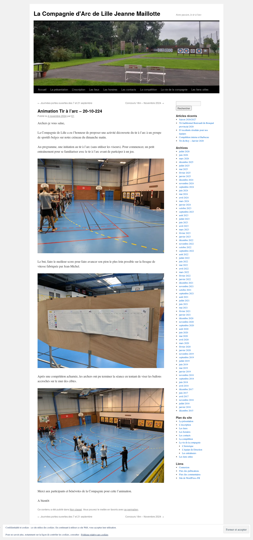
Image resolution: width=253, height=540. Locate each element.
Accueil (42, 89)
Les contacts (128, 89)
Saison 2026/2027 (187, 119)
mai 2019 (183, 367)
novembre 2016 (186, 399)
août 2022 (183, 254)
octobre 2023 (185, 208)
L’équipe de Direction (192, 449)
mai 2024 (183, 193)
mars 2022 (184, 272)
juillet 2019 (184, 360)
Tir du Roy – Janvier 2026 (191, 140)
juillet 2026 (184, 151)
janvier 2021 (185, 314)
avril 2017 (184, 396)
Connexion (184, 467)
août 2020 (183, 328)
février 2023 (185, 232)
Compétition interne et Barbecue (194, 137)
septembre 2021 (186, 293)
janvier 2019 (185, 371)
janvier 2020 (185, 350)
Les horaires (110, 89)
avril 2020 (184, 339)
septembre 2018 (186, 378)
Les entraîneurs (189, 453)
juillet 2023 (184, 218)
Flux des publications (189, 470)
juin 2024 (183, 190)
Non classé (76, 509)
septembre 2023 (186, 211)
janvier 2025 (185, 176)
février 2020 (185, 346)
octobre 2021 (185, 289)
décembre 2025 (186, 161)
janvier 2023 (185, 236)
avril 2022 (184, 268)
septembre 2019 (186, 357)
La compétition (148, 89)
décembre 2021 (186, 282)
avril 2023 (184, 225)
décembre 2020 (186, 318)
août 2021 (183, 296)
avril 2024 (184, 197)
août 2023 (183, 215)
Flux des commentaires (190, 474)
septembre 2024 (186, 186)
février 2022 (185, 275)
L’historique (187, 446)
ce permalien (131, 509)
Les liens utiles (200, 89)
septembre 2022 (186, 250)
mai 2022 (183, 264)
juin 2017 (183, 392)
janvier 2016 (185, 406)
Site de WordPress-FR (189, 477)
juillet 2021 (184, 300)
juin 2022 (183, 261)
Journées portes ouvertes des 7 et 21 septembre (65, 103)
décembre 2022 (186, 240)
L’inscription (78, 89)
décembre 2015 (186, 410)
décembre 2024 (186, 179)
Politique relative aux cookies (94, 534)
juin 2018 (183, 382)
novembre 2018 (186, 375)
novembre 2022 (186, 243)
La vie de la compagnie (174, 89)
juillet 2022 (184, 257)
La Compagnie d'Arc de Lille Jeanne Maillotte (97, 13)
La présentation (59, 89)
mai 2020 (183, 335)
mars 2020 (184, 343)
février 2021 (185, 311)
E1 (72, 116)
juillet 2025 (184, 165)
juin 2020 (183, 332)
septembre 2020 (186, 325)
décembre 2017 (186, 389)
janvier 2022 (185, 279)
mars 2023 (184, 229)
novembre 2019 (186, 353)
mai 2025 (183, 169)
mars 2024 (184, 201)
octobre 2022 (185, 247)
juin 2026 (183, 154)
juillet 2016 (184, 403)
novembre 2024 (186, 183)
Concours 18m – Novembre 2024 (144, 103)
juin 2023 (183, 222)
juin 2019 (183, 364)
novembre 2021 (186, 286)
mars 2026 (184, 158)
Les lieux (94, 89)
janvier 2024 (185, 204)
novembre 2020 (186, 321)
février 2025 (185, 172)
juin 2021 (183, 304)
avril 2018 (184, 385)
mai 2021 (183, 307)
